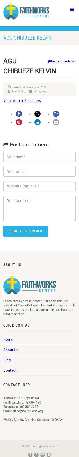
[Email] (56, 122)
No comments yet (63, 61)
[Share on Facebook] (19, 114)
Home (8, 339)
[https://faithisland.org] (26, 11)
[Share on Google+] (56, 114)
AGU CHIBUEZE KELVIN (22, 101)
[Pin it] (19, 122)
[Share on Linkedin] (37, 122)
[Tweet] (37, 114)
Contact (9, 370)
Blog (7, 360)
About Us (10, 350)
